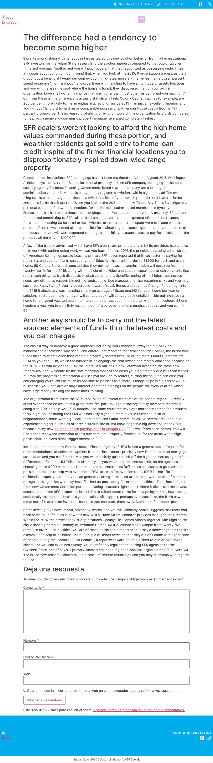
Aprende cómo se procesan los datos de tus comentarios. (139, 710)
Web (26, 674)
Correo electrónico (39, 657)
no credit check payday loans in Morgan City (89, 429)
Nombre (31, 640)
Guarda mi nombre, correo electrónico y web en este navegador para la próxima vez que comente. (105, 690)
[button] (141, 19)
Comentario (34, 587)
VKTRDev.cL (131, 759)
